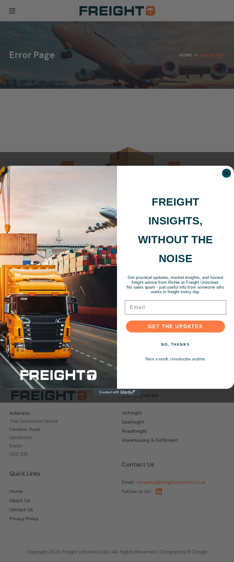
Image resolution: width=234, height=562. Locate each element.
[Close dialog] (226, 173)
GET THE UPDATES (175, 326)
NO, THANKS (175, 344)
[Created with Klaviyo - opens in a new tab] (117, 392)
